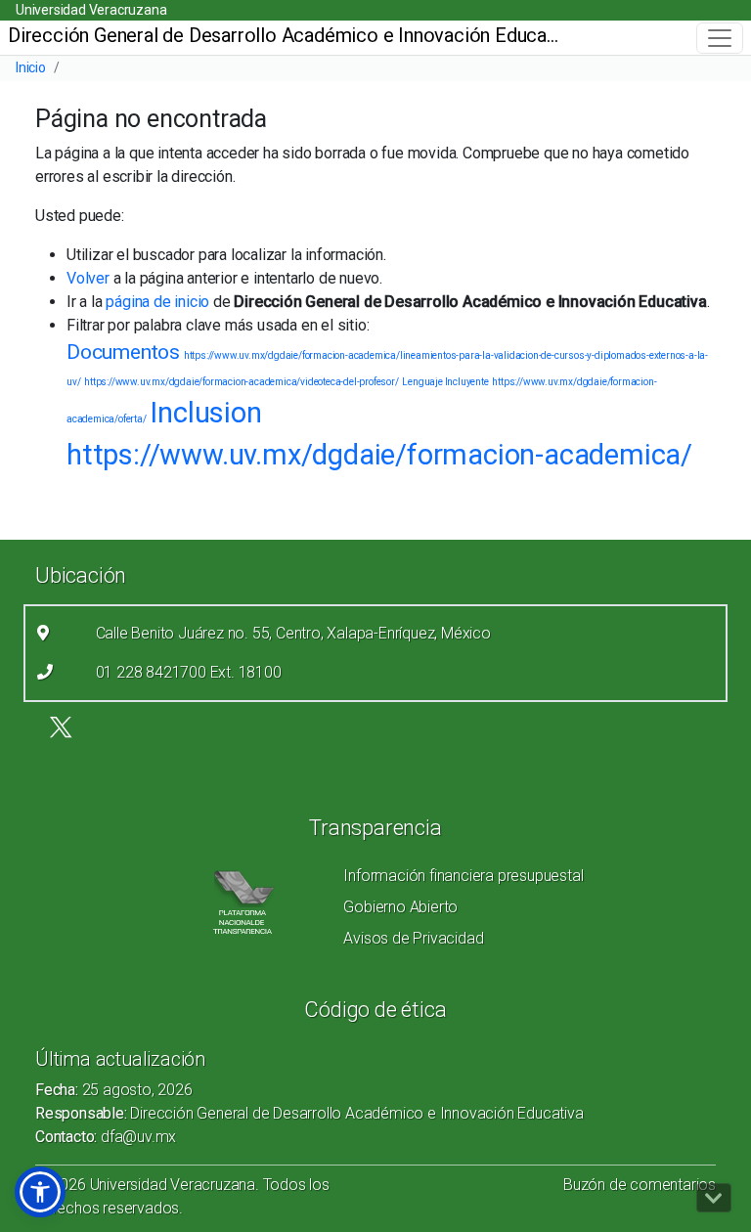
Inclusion (205, 412)
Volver (88, 278)
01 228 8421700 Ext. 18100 (189, 672)
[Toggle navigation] (719, 38)
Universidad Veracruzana (91, 10)
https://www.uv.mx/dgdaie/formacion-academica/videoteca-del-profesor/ (241, 381)
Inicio (31, 67)
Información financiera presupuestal (463, 875)
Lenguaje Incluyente (445, 381)
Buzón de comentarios (639, 1184)
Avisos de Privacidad (413, 938)
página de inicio (157, 301)
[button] (40, 1191)
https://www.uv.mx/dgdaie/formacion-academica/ (379, 454)
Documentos (123, 352)
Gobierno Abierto (400, 907)
